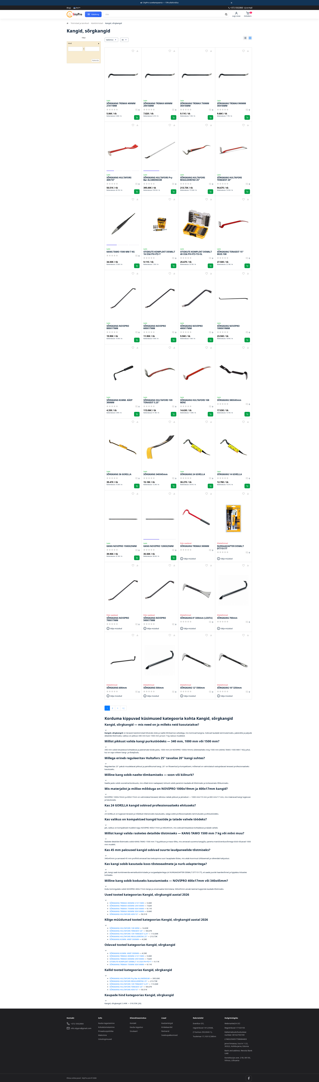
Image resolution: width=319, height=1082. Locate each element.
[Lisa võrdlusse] (137, 51)
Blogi (69, 8)
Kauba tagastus (136, 1027)
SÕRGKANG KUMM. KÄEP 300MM (124, 939)
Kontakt (133, 1023)
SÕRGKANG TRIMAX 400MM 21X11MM (127, 903)
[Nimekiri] (245, 38)
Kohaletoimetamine (106, 1027)
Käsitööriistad (97, 23)
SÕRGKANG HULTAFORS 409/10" (124, 914)
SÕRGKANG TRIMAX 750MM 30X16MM (127, 908)
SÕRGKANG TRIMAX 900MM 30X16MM (127, 911)
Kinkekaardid (166, 1027)
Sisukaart (134, 1031)
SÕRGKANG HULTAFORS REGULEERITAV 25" (128, 936)
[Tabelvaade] (250, 38)
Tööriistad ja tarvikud (80, 23)
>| (123, 708)
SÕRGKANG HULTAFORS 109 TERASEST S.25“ (129, 933)
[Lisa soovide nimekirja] (133, 51)
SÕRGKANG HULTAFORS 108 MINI (124, 928)
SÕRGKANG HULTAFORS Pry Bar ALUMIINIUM (130, 978)
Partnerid (165, 1031)
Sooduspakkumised (169, 1035)
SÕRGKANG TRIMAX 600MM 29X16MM (127, 905)
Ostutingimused (105, 1039)
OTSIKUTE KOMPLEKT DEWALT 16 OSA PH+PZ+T (130, 961)
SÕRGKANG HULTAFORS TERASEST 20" (126, 931)
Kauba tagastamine (106, 1023)
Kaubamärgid (167, 1023)
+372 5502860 (236, 7)
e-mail (249, 7)
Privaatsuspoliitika (105, 1031)
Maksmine (102, 1035)
